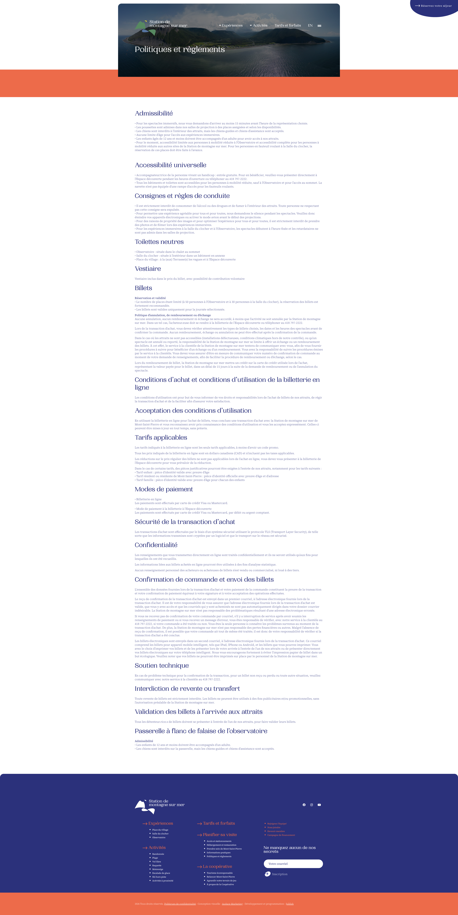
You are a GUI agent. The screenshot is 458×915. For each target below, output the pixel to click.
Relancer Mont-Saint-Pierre (221, 876)
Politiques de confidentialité (180, 903)
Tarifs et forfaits (288, 26)
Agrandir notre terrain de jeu (221, 880)
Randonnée (158, 853)
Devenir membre (276, 831)
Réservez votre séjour (436, 5)
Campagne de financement (281, 835)
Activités (260, 26)
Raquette (156, 865)
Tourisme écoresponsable (220, 872)
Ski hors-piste (159, 876)
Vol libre (156, 861)
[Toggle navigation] (319, 26)
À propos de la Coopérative (220, 884)
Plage (155, 857)
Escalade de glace (161, 873)
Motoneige (157, 869)
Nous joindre (273, 827)
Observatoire (158, 837)
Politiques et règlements (219, 856)
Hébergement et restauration (221, 844)
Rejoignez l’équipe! (277, 823)
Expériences (232, 26)
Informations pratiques (218, 852)
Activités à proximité (162, 880)
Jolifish (290, 903)
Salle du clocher (160, 833)
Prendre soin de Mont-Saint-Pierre (224, 848)
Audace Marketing (232, 903)
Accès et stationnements (219, 841)
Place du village (160, 829)
